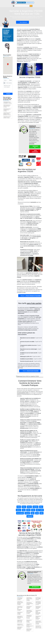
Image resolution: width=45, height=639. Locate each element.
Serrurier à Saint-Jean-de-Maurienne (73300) (20, 608)
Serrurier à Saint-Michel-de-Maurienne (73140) (38, 612)
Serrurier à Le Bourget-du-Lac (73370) (29, 617)
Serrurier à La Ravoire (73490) (20, 598)
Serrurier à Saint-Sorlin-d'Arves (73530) (39, 622)
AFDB (28, 510)
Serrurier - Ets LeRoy (16, 637)
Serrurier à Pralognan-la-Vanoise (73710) (38, 603)
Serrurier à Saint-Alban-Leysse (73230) (30, 599)
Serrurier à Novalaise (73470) (29, 630)
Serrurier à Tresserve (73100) (38, 607)
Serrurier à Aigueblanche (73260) (30, 603)
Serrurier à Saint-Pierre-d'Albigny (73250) (30, 612)
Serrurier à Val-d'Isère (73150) (38, 598)
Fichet (18, 506)
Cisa (24, 510)
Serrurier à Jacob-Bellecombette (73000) (30, 625)
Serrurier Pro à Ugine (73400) (7, 117)
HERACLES (29, 516)
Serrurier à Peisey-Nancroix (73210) (38, 618)
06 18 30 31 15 (29, 2)
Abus (41, 506)
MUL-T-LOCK (40, 510)
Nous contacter (35, 151)
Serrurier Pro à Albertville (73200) (7, 110)
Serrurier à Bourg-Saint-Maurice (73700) (20, 603)
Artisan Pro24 (25, 637)
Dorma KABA (20, 513)
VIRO (41, 513)
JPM (37, 513)
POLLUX (27, 513)
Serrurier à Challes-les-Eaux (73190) (39, 627)
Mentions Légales (25, 635)
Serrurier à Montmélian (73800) (20, 617)
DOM (33, 510)
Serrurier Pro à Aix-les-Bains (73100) (7, 106)
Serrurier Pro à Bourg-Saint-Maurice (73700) (7, 113)
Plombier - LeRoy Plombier (35, 637)
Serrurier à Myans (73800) (29, 621)
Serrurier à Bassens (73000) (29, 607)
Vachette (35, 506)
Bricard (29, 506)
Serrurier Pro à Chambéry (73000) (8, 103)
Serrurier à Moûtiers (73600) (20, 628)
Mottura (18, 510)
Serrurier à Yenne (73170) (20, 625)
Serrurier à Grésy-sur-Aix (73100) (20, 621)
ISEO (32, 513)
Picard (23, 506)
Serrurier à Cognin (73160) (20, 613)
